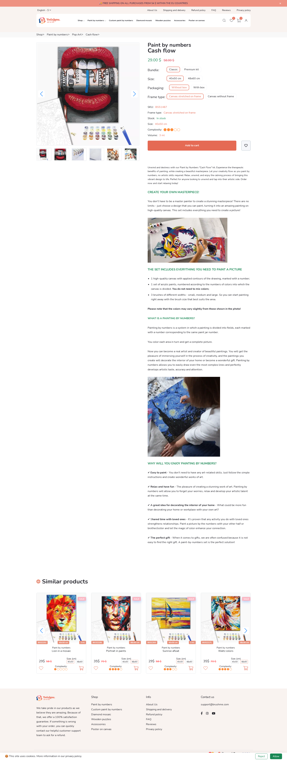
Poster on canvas (197, 20)
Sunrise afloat (171, 651)
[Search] (224, 20)
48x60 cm (194, 78)
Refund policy (198, 10)
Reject (261, 756)
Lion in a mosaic (61, 651)
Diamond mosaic (144, 20)
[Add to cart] (81, 669)
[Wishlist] (246, 145)
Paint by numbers (96, 20)
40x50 (70, 661)
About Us (152, 10)
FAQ (213, 10)
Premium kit (191, 69)
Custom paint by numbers (121, 20)
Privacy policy (244, 10)
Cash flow (92, 34)
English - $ (42, 10)
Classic (173, 69)
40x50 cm (175, 78)
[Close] (280, 3)
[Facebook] (202, 713)
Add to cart (192, 145)
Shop (80, 20)
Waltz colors (225, 651)
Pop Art (76, 34)
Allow (276, 756)
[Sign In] (246, 20)
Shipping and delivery (174, 10)
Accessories (179, 20)
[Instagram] (207, 713)
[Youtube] (213, 713)
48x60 (80, 661)
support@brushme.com (215, 704)
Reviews (226, 10)
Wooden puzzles (163, 20)
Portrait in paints (116, 651)
